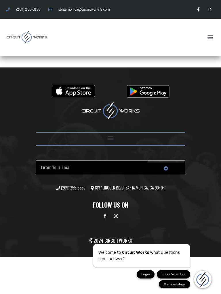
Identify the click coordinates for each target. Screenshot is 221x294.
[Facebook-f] (198, 9)
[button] (210, 37)
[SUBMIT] (166, 168)
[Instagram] (209, 9)
